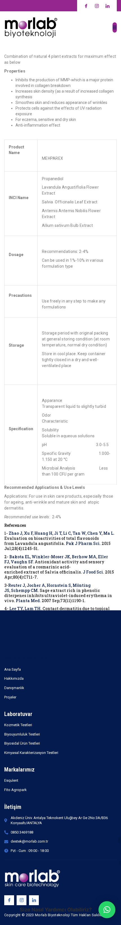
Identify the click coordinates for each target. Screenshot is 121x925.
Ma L (108, 533)
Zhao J (15, 533)
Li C (67, 533)
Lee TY (16, 608)
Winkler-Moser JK (51, 556)
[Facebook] (9, 900)
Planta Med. (28, 600)
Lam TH (32, 608)
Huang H (43, 533)
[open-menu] (115, 27)
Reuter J (16, 585)
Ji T (57, 533)
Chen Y (94, 533)
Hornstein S (59, 585)
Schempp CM (24, 590)
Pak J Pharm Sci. (83, 543)
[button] (106, 909)
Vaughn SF (22, 561)
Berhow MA (84, 556)
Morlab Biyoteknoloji (27, 658)
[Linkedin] (34, 900)
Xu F (28, 533)
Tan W (79, 533)
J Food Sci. (93, 572)
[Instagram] (21, 900)
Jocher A (36, 585)
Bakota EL (19, 556)
